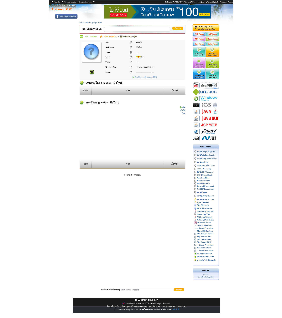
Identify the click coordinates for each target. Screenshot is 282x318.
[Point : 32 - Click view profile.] (140, 57)
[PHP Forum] (199, 36)
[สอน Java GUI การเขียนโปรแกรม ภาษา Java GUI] (206, 121)
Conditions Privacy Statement (127, 309)
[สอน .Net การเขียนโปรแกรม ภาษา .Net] (206, 141)
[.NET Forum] (199, 41)
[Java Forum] (199, 46)
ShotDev (205, 275)
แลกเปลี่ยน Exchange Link (206, 277)
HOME (81, 23)
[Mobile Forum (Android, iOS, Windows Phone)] (212, 41)
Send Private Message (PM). (146, 77)
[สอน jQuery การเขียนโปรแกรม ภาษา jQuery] (206, 134)
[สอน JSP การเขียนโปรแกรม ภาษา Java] (206, 127)
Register (57, 2)
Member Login (70, 2)
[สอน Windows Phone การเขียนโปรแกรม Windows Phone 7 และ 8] (206, 101)
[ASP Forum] (212, 36)
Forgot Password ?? (87, 2)
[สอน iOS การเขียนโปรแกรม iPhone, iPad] (206, 108)
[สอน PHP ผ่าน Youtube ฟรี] (206, 88)
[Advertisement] (132, 137)
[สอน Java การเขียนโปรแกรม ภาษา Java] (206, 114)
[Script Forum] (212, 46)
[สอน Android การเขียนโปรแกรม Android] (206, 94)
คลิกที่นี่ (175, 309)
